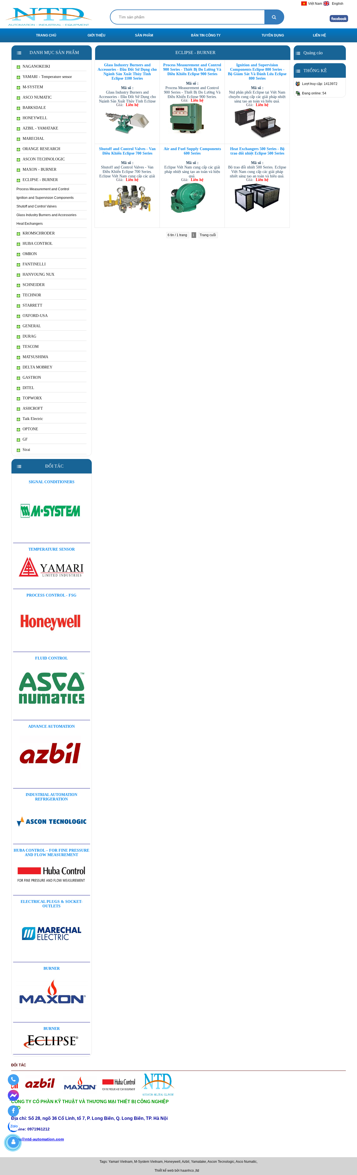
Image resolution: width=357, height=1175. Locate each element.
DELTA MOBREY (37, 367)
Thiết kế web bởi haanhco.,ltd (177, 1170)
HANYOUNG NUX (38, 274)
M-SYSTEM (33, 87)
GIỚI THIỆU (96, 35)
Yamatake (198, 1162)
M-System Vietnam (148, 1162)
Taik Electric (33, 419)
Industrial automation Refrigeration (51, 797)
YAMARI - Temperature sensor (47, 77)
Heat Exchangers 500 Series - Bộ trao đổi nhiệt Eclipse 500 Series (257, 151)
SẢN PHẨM (144, 35)
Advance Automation (51, 726)
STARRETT (32, 305)
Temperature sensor (51, 549)
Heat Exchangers (29, 224)
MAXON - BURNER (39, 169)
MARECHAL (33, 138)
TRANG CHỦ (46, 35)
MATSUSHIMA (35, 357)
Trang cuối (208, 235)
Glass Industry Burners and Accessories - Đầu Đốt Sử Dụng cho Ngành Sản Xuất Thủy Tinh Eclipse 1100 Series (127, 71)
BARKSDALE (34, 108)
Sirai (26, 450)
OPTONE (30, 429)
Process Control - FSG (51, 595)
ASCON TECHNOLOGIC (44, 159)
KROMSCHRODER (39, 233)
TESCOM (30, 347)
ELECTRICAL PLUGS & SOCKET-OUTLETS (52, 904)
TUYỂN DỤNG (273, 35)
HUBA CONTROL (38, 243)
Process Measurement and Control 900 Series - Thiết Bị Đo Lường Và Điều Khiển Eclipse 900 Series (192, 69)
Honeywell (172, 1162)
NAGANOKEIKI (36, 66)
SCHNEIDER (34, 285)
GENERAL (32, 326)
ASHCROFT (33, 408)
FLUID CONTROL (51, 658)
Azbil (185, 1162)
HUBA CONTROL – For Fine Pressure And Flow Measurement (51, 852)
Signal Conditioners (51, 482)
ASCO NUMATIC (37, 97)
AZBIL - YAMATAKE (40, 128)
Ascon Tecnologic (221, 1162)
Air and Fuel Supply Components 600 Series (192, 151)
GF (25, 439)
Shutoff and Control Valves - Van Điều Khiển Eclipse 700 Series (127, 151)
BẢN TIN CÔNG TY (206, 35)
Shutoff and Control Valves (36, 206)
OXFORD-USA (35, 316)
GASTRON (32, 377)
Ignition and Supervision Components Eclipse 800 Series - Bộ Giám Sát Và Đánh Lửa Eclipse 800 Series (257, 71)
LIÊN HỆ (319, 35)
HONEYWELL (35, 118)
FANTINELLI (34, 264)
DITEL (28, 388)
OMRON (30, 254)
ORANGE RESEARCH (41, 149)
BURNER (52, 968)
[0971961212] (13, 1080)
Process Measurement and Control (42, 189)
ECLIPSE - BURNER (40, 180)
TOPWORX (32, 398)
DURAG (29, 336)
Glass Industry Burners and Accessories (46, 215)
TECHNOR (32, 295)
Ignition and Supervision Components (45, 198)
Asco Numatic (246, 1162)
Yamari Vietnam (120, 1162)
